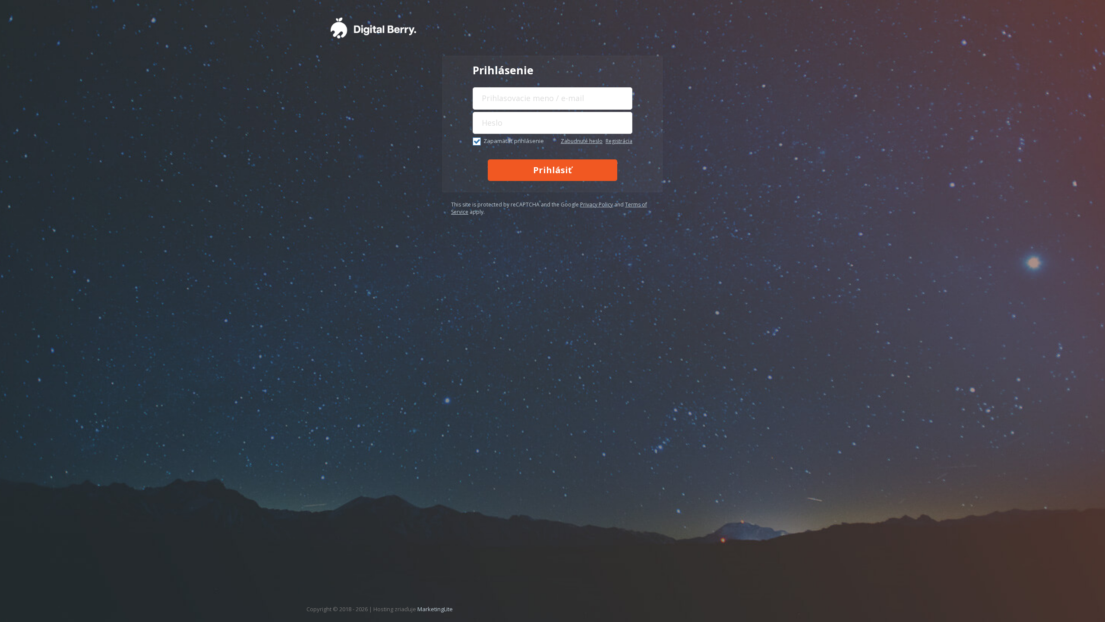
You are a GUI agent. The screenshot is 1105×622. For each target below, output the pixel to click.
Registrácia (619, 141)
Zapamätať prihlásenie (513, 141)
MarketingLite (435, 609)
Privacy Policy (596, 204)
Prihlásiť (552, 170)
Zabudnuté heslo (582, 141)
